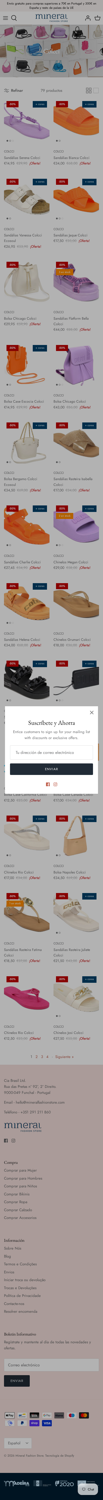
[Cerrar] (91, 712)
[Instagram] (55, 784)
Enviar (51, 769)
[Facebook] (48, 784)
